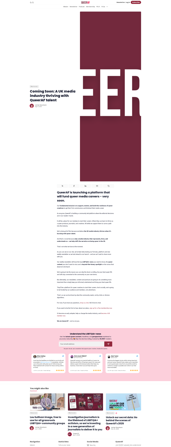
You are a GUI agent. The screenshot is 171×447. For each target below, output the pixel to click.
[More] (107, 6)
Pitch (98, 7)
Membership (90, 7)
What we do (34, 86)
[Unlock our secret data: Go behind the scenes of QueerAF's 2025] (123, 401)
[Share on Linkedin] (85, 186)
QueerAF (76, 433)
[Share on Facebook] (74, 186)
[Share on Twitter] (62, 186)
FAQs (103, 7)
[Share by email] (97, 186)
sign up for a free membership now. (101, 308)
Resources (34, 413)
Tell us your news (64, 445)
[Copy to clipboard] (108, 186)
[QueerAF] (70, 434)
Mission (65, 7)
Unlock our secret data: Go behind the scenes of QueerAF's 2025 (121, 420)
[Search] (33, 2)
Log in (128, 2)
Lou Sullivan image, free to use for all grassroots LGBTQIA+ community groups (47, 420)
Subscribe (136, 2)
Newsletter (121, 2)
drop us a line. (84, 303)
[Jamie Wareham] (31, 106)
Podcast (82, 7)
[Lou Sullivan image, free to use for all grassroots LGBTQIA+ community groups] (47, 401)
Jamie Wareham (41, 105)
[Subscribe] (108, 344)
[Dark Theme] (31, 2)
